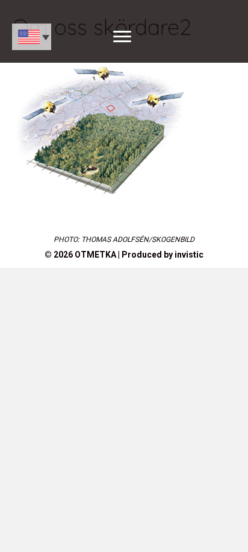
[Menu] (122, 37)
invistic (189, 254)
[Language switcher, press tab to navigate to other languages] (31, 37)
